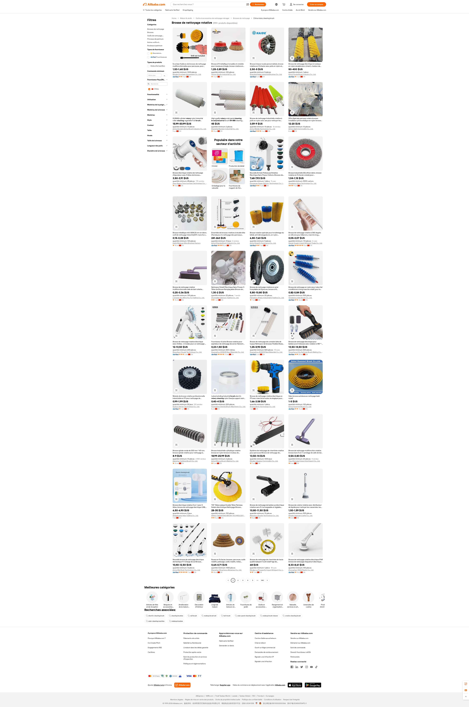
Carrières (151, 652)
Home (174, 18)
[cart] (284, 5)
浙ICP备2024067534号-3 (296, 703)
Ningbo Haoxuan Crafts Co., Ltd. (300, 515)
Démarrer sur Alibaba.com (300, 643)
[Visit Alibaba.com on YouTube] (311, 666)
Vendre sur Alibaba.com (299, 638)
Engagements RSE (155, 648)
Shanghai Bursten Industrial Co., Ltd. (225, 129)
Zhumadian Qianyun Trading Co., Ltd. (225, 298)
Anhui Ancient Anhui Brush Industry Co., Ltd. (189, 129)
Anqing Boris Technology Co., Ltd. (262, 407)
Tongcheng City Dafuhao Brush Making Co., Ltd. (305, 352)
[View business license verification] (256, 703)
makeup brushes (177, 621)
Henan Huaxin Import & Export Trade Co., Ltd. (305, 243)
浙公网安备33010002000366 (274, 703)
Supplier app (225, 685)
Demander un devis (226, 646)
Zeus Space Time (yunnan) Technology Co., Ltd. (190, 183)
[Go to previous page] (228, 580)
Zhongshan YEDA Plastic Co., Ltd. (301, 570)
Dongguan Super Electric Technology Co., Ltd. (267, 183)
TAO (253, 696)
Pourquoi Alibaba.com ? (156, 638)
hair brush (226, 616)
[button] (247, 4)
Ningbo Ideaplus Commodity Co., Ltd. (264, 461)
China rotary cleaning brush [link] (263, 18)
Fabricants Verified (226, 641)
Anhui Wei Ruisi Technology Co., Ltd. (186, 570)
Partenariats (295, 657)
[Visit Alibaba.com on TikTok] (316, 666)
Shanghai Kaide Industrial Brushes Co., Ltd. (266, 74)
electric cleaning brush (156, 616)
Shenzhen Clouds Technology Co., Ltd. (187, 352)
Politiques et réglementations (194, 664)
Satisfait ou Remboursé (192, 643)
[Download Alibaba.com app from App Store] (295, 685)
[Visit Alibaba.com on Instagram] (306, 666)
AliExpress (200, 696)
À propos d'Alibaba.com (157, 633)
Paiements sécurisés (191, 638)
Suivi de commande (297, 648)
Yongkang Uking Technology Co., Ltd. (302, 183)
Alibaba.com (280, 685)
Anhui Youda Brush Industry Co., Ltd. (302, 74)
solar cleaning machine (156, 621)
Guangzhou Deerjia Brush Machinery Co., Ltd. (228, 407)
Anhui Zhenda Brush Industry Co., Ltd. (225, 243)
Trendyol (260, 696)
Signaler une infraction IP (264, 657)
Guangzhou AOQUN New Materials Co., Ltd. (227, 352)
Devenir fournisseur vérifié (300, 652)
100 (262, 580)
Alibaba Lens (159, 685)
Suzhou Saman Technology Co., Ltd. (186, 407)
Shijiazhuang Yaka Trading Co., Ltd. (185, 515)
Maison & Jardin (186, 18)
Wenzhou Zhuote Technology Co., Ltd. (264, 515)
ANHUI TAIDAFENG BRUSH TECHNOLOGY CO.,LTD (228, 515)
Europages (270, 696)
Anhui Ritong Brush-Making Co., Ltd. (225, 461)
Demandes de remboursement (266, 652)
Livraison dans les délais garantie (195, 648)
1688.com (209, 696)
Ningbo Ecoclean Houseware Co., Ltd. (187, 74)
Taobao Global (244, 696)
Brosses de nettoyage (241, 18)
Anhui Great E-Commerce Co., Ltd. (263, 243)
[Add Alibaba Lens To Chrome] (182, 685)
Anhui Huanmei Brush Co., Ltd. (299, 407)
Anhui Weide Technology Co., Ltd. (262, 129)
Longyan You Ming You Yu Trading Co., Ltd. (188, 298)
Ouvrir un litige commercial (265, 648)
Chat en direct (260, 643)
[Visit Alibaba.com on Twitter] (301, 666)
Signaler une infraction (263, 661)
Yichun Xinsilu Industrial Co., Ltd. (223, 74)
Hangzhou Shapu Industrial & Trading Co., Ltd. (267, 298)
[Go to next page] (267, 580)
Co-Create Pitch (154, 643)
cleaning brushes (177, 616)
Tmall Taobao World (222, 696)
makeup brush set (210, 616)
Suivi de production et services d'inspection (195, 658)
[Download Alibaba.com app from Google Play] (313, 685)
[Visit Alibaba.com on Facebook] (291, 666)
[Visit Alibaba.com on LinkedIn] (296, 666)
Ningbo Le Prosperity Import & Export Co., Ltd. (267, 570)
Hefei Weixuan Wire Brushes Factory (186, 243)
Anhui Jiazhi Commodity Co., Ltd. (300, 129)
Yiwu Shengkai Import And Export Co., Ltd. (304, 461)
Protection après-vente (192, 652)
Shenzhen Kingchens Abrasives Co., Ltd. (226, 570)
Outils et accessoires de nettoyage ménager (212, 18)
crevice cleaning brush (293, 616)
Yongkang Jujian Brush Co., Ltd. (300, 298)
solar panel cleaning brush (246, 616)
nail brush (193, 616)
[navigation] (156, 300)
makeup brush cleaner (270, 616)
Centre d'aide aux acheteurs (265, 638)
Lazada (234, 696)
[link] (466, 684)
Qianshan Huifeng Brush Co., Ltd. (185, 461)
